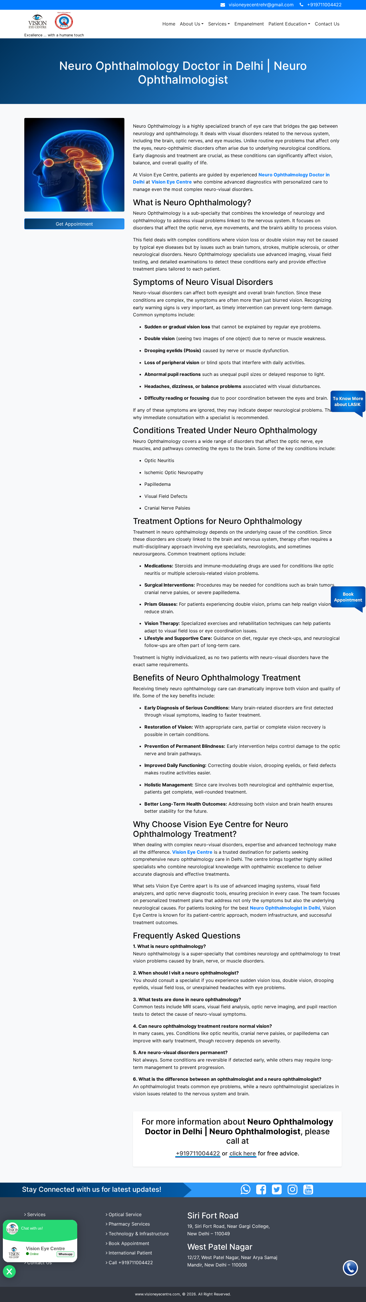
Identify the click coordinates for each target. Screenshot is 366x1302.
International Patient (130, 1253)
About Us (190, 24)
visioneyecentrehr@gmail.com (261, 4)
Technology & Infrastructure (139, 1233)
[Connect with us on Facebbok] (261, 1189)
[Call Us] (350, 1268)
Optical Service (125, 1214)
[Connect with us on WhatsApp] (245, 1189)
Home (168, 24)
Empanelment (249, 24)
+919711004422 (324, 4)
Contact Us (327, 24)
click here (243, 1153)
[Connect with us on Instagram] (292, 1189)
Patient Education (287, 24)
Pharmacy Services (129, 1224)
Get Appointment (74, 224)
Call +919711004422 (131, 1262)
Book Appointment (129, 1243)
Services (217, 24)
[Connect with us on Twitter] (277, 1189)
